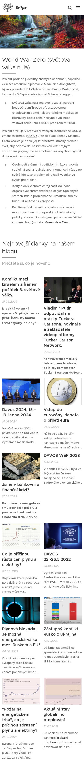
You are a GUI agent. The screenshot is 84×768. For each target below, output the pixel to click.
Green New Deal (56, 222)
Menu (78, 7)
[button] (70, 7)
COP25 (32, 136)
